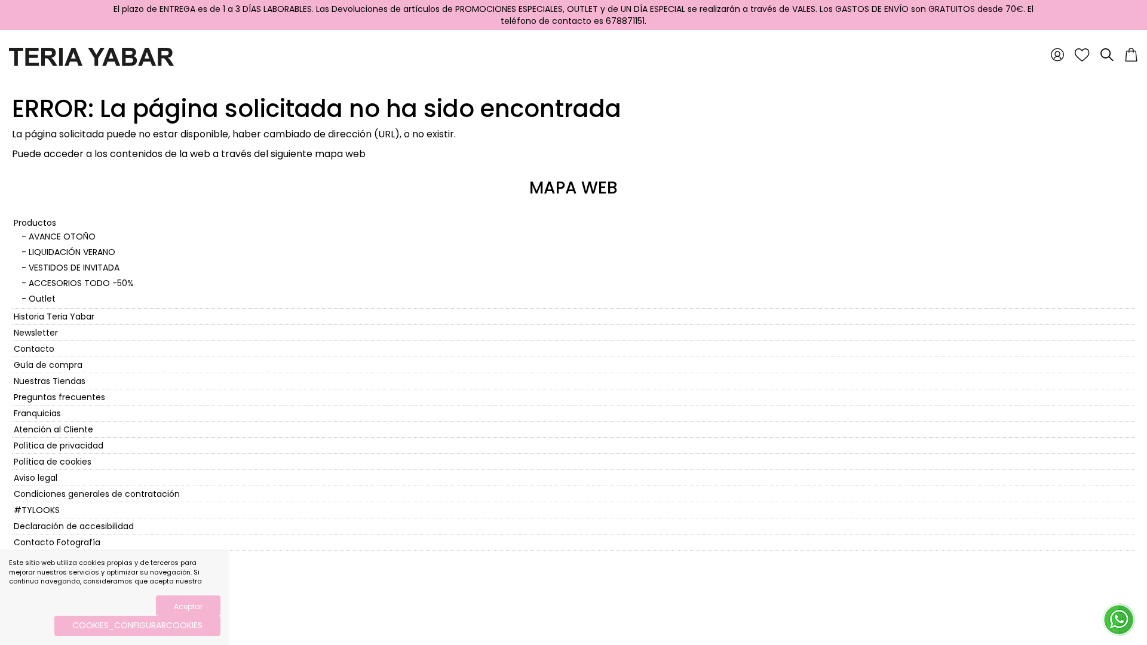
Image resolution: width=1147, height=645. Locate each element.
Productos (35, 223)
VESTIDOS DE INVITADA (74, 268)
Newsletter (36, 333)
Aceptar (188, 606)
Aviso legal (35, 478)
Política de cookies (52, 462)
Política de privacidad (58, 446)
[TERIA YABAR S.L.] (91, 56)
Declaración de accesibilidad (74, 526)
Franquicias (37, 413)
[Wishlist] (1082, 54)
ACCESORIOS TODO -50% (81, 283)
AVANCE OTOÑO (62, 236)
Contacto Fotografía (57, 542)
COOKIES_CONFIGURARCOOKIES (137, 625)
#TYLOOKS (37, 510)
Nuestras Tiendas (49, 381)
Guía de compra (48, 365)
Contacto (34, 349)
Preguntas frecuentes (59, 397)
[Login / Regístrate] (1057, 54)
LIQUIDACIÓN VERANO (72, 252)
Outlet (42, 299)
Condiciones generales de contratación (97, 494)
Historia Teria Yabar (54, 316)
